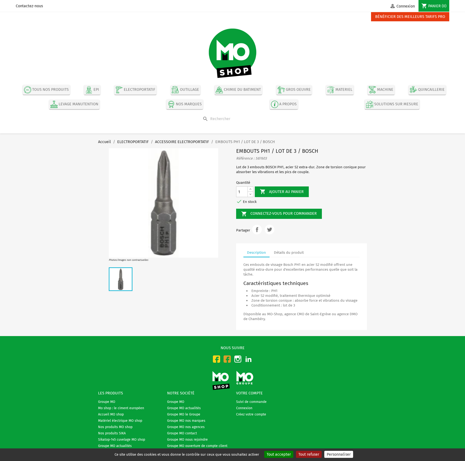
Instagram (238, 359)
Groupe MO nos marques (186, 421)
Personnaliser (339, 454)
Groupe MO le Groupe (183, 414)
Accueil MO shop (111, 414)
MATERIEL (343, 89)
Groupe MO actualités (115, 446)
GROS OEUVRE (298, 89)
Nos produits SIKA (112, 433)
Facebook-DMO (227, 359)
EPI (96, 89)
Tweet (269, 229)
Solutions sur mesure (395, 104)
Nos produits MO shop (115, 427)
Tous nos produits (50, 89)
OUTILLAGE (189, 89)
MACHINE (384, 89)
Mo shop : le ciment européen (121, 408)
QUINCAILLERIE (431, 89)
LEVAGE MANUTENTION (78, 104)
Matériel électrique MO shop (120, 421)
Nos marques (188, 104)
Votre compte (249, 393)
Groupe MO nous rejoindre (187, 440)
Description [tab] (256, 252)
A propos (287, 104)
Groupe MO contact (182, 433)
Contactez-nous (29, 6)
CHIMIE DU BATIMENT (242, 89)
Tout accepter (279, 454)
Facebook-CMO (216, 359)
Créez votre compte (251, 414)
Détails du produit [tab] (289, 252)
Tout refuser (308, 454)
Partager (257, 229)
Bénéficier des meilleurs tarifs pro (410, 16)
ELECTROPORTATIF (139, 89)
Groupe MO (106, 402)
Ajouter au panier (282, 191)
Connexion (244, 408)
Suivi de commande (251, 402)
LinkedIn (248, 359)
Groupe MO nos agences (186, 427)
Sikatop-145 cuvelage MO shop (121, 440)
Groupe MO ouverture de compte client (197, 446)
